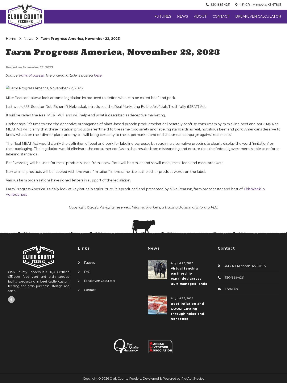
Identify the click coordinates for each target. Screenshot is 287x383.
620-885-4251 (220, 5)
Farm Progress (31, 75)
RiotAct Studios (192, 378)
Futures (162, 16)
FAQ (87, 272)
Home (11, 39)
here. (98, 75)
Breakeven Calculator (258, 16)
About (200, 16)
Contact (221, 16)
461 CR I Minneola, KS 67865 (260, 5)
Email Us (231, 289)
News (182, 16)
